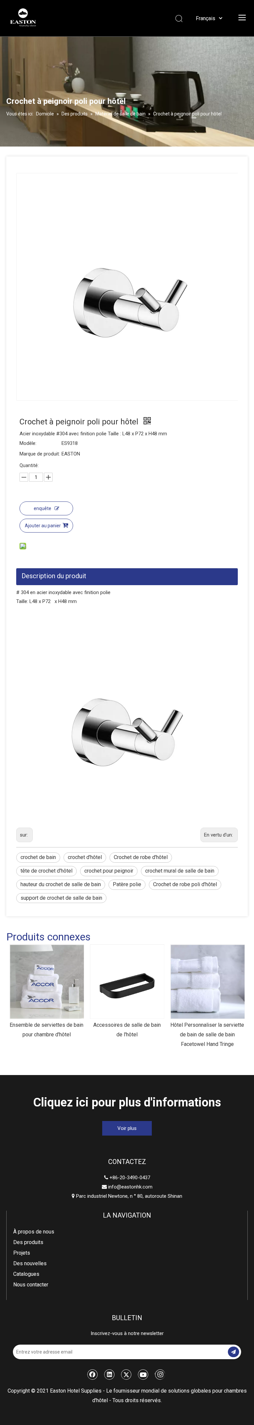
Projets (21, 1253)
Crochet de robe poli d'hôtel (185, 884)
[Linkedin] (109, 1374)
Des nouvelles (30, 1263)
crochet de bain (38, 857)
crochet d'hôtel (85, 857)
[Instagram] (160, 1374)
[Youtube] (143, 1374)
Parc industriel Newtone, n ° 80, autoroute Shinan (127, 1196)
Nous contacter (30, 1284)
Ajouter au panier (43, 525)
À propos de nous (33, 1232)
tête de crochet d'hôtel (46, 871)
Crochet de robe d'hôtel (141, 857)
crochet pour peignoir (108, 871)
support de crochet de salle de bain (61, 898)
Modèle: (28, 443)
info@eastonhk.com (130, 1187)
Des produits (28, 1242)
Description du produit (53, 576)
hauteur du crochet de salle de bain (61, 884)
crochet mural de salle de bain (179, 871)
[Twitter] (126, 1374)
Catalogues (26, 1274)
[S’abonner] (233, 1352)
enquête (42, 508)
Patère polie (127, 884)
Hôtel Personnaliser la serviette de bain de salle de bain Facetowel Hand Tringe (207, 1034)
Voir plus (127, 1128)
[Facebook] (92, 1374)
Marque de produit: (40, 454)
